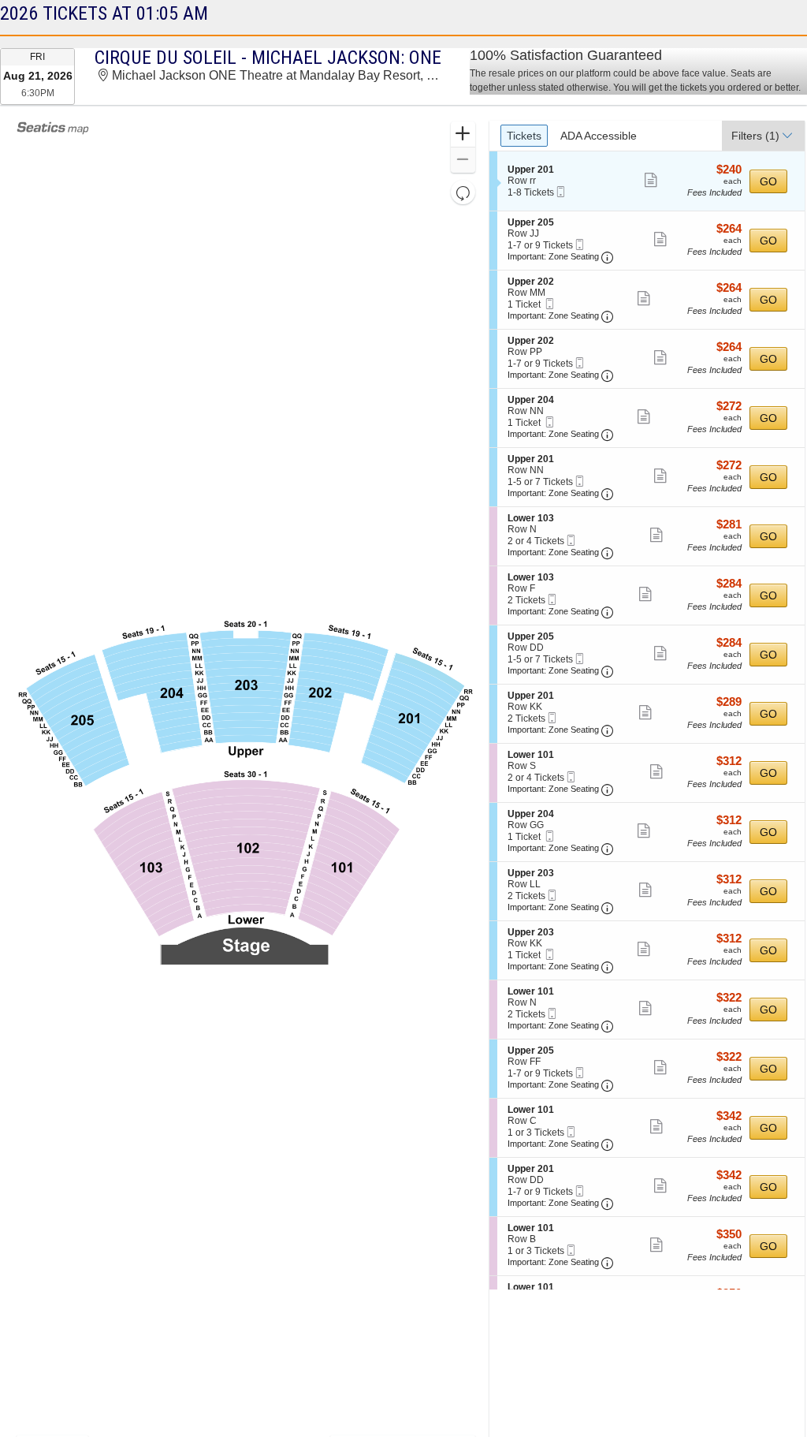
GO (768, 181)
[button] (463, 134)
